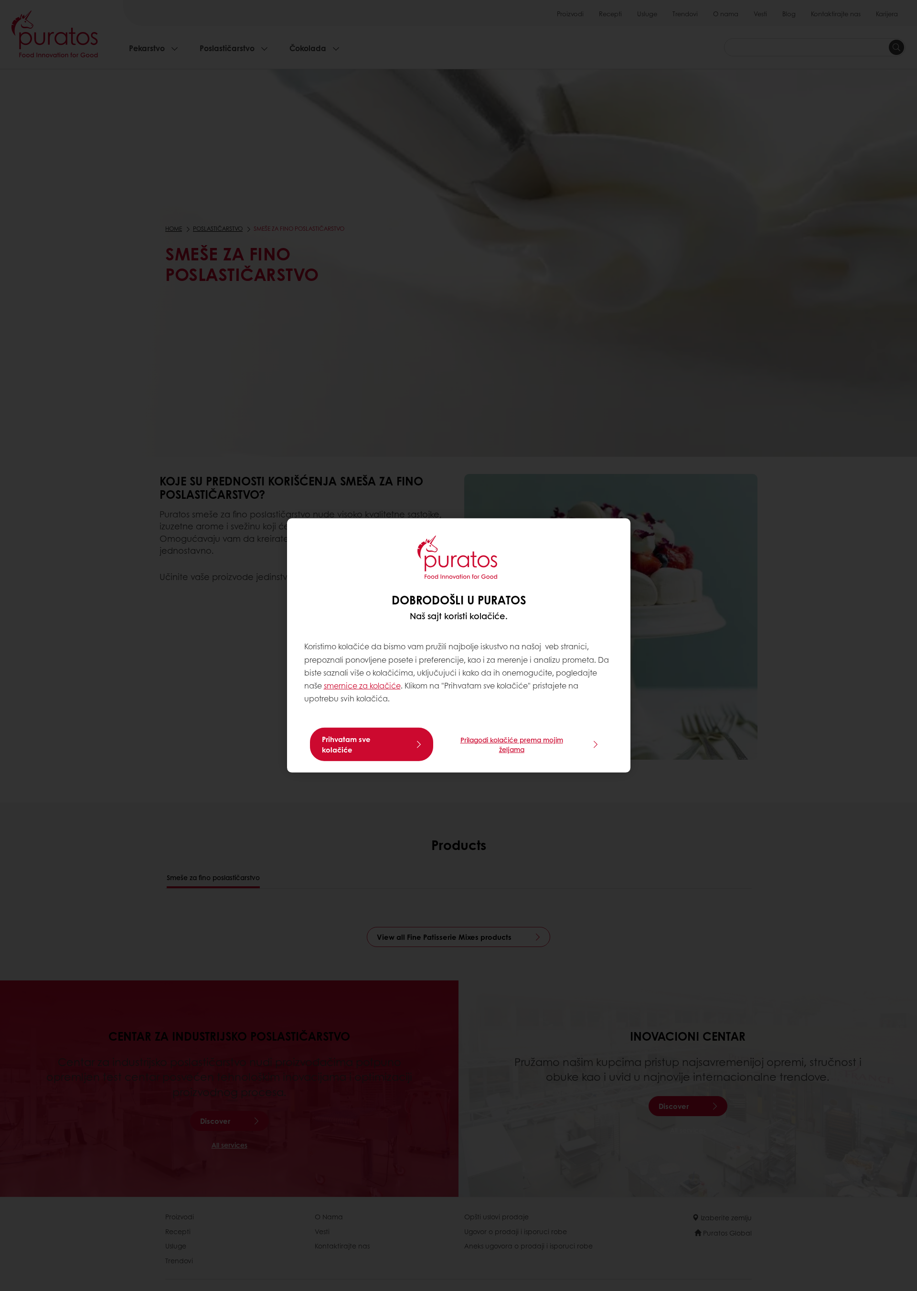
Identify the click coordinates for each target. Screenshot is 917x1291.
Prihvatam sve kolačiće (346, 744)
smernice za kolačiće (362, 685)
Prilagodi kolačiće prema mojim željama (511, 744)
